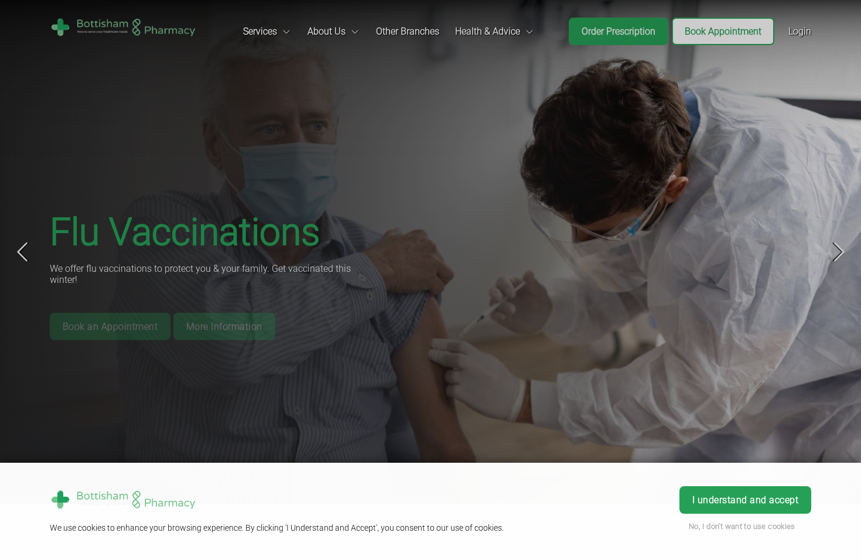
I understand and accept (745, 500)
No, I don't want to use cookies (742, 526)
